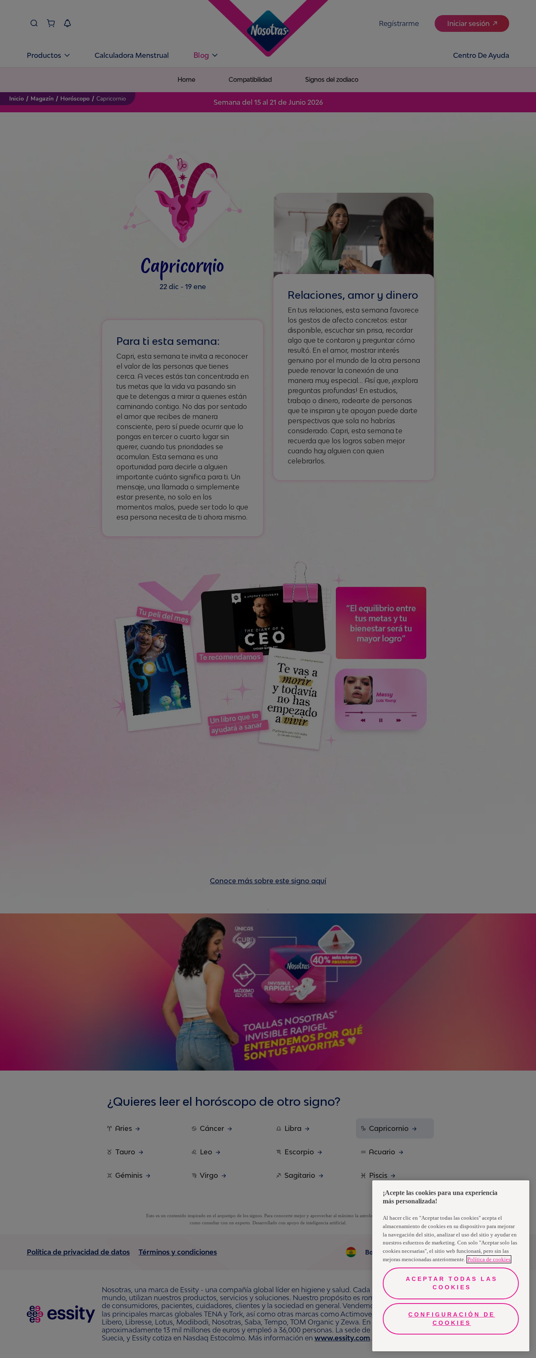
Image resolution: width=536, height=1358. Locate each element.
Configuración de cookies (451, 1318)
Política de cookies (488, 1259)
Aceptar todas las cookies (451, 1283)
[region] (450, 1265)
